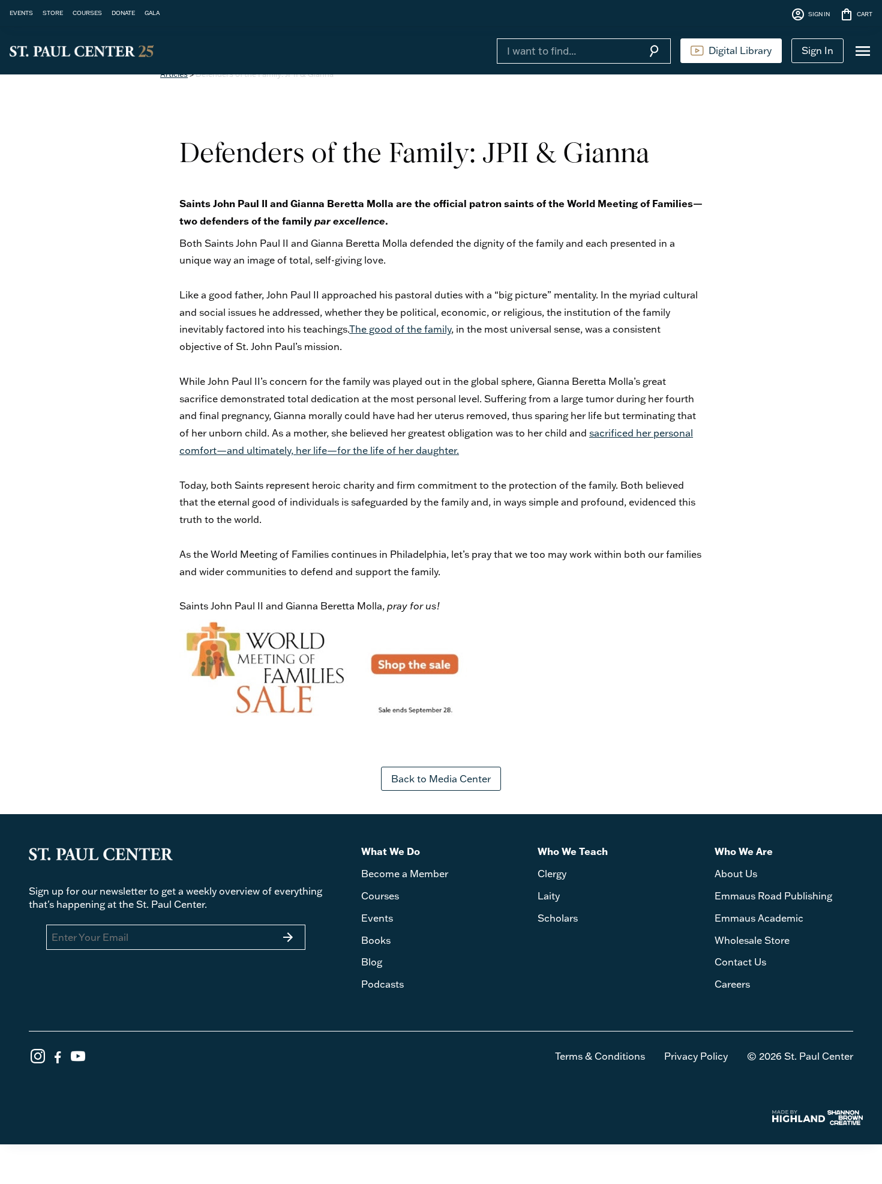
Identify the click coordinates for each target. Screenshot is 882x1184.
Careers (732, 984)
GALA (152, 12)
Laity (549, 896)
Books (376, 940)
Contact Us (740, 962)
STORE (53, 12)
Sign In (817, 50)
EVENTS (21, 12)
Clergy (552, 874)
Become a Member (404, 874)
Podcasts (382, 984)
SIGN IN (810, 14)
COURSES (87, 12)
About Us (736, 874)
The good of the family (400, 329)
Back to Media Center (441, 779)
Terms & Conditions (600, 1056)
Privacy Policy (696, 1056)
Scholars (558, 918)
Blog (371, 962)
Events (377, 918)
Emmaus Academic (759, 918)
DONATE (123, 12)
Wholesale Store (752, 940)
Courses (380, 896)
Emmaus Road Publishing (773, 896)
